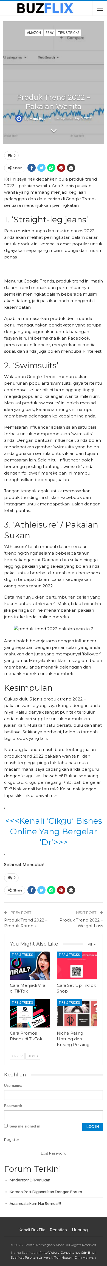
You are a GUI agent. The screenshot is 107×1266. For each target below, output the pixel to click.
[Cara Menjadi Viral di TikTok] (30, 966)
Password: (13, 1106)
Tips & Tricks (68, 33)
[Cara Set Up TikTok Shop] (77, 966)
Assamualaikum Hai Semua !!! (35, 1203)
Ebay (50, 33)
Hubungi (80, 1229)
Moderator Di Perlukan (30, 1180)
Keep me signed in (24, 1126)
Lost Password (53, 1153)
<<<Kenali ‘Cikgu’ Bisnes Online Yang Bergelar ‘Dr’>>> (53, 831)
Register (11, 1139)
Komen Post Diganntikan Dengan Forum (46, 1192)
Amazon (34, 33)
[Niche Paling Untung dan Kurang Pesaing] (77, 1013)
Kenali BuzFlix (31, 1229)
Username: (13, 1086)
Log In (92, 1127)
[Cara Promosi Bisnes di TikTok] (30, 1013)
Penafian (58, 1229)
